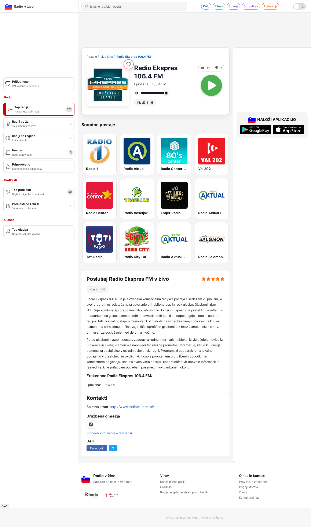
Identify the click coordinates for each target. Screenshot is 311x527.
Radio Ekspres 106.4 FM (133, 56)
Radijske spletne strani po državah (184, 492)
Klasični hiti (145, 102)
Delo (206, 6)
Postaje (92, 56)
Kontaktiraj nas (249, 497)
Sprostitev (251, 6)
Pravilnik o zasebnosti (254, 481)
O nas (243, 492)
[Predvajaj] (211, 85)
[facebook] (91, 424)
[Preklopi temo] (299, 6)
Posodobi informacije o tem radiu (109, 433)
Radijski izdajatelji (172, 481)
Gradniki (166, 487)
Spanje (233, 6)
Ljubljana (106, 56)
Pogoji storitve (249, 487)
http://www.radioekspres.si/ (132, 407)
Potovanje (270, 6)
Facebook (97, 448)
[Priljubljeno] (129, 64)
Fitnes (219, 6)
